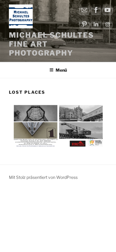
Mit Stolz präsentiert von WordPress (43, 177)
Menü (61, 70)
